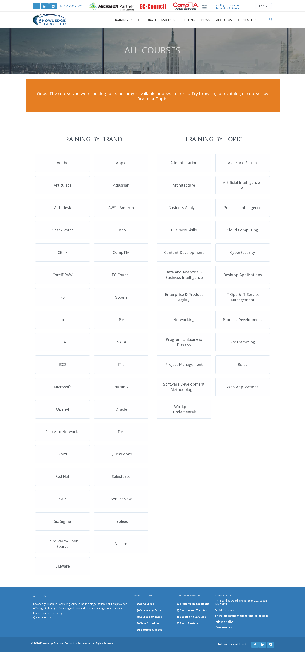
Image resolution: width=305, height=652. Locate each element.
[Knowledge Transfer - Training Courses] (58, 20)
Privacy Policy (224, 621)
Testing (188, 20)
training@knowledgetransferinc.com (243, 616)
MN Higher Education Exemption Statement (228, 6)
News (205, 20)
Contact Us (247, 20)
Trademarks (223, 627)
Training (121, 20)
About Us (224, 20)
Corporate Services (155, 20)
